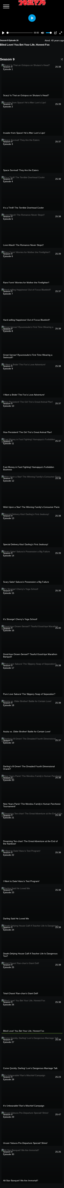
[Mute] (42, 32)
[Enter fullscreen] (60, 32)
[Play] (3, 32)
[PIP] (55, 32)
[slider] (20, 32)
